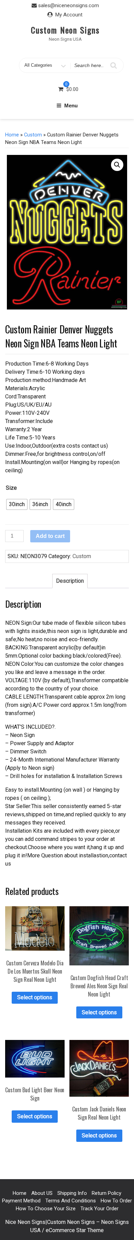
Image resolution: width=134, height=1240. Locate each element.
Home (12, 135)
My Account (68, 15)
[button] (117, 165)
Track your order (99, 1208)
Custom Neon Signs (65, 30)
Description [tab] (70, 581)
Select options (34, 997)
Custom (33, 135)
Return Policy (106, 1193)
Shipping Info (72, 1193)
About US (42, 1193)
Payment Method (21, 1201)
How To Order (116, 1201)
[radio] (17, 504)
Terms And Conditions (70, 1201)
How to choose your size (46, 1208)
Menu (71, 105)
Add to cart (50, 536)
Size (11, 488)
